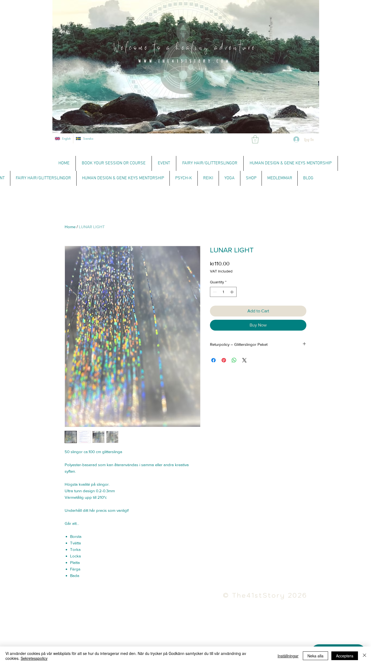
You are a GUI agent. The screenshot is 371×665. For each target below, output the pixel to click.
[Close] (364, 656)
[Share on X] (244, 360)
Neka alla (315, 655)
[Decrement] (214, 292)
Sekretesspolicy (34, 658)
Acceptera (344, 655)
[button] (255, 139)
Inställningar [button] (288, 655)
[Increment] (232, 292)
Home (70, 226)
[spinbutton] (223, 292)
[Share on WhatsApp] (234, 360)
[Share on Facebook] (213, 360)
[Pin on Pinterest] (224, 360)
